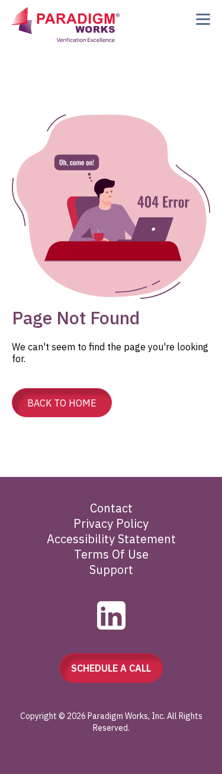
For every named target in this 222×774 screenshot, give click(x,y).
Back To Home (61, 403)
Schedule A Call (111, 668)
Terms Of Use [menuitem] (111, 554)
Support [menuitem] (111, 570)
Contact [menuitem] (111, 508)
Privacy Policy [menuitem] (111, 523)
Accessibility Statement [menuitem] (111, 539)
